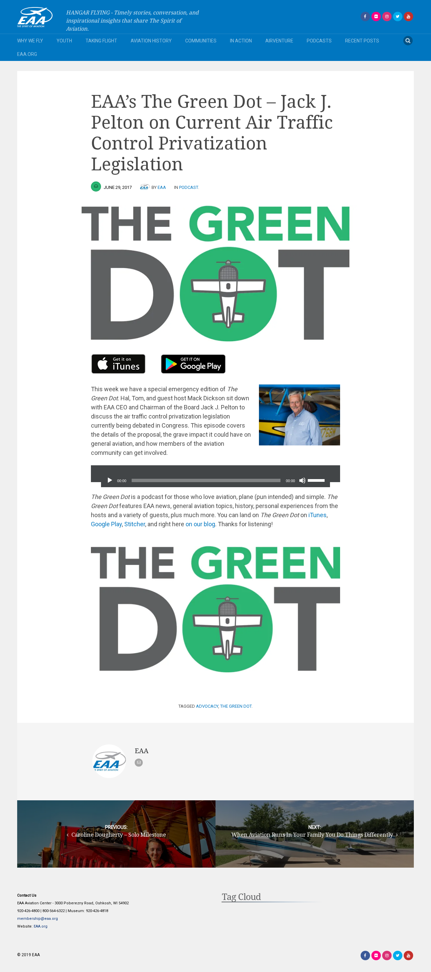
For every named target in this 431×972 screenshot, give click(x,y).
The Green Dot (236, 706)
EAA (162, 187)
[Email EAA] (139, 763)
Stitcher (134, 524)
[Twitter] (397, 16)
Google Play (106, 524)
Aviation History (151, 40)
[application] (215, 473)
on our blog (200, 524)
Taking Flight (101, 40)
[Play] (109, 480)
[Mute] (302, 480)
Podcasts (319, 40)
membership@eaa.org (37, 918)
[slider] (317, 480)
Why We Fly (30, 40)
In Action (241, 40)
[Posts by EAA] (146, 187)
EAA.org (27, 54)
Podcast (188, 187)
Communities (201, 40)
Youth (64, 40)
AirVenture (279, 40)
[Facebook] (365, 16)
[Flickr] (376, 16)
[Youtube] (408, 16)
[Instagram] (387, 16)
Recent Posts (362, 40)
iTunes (317, 514)
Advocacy (207, 706)
